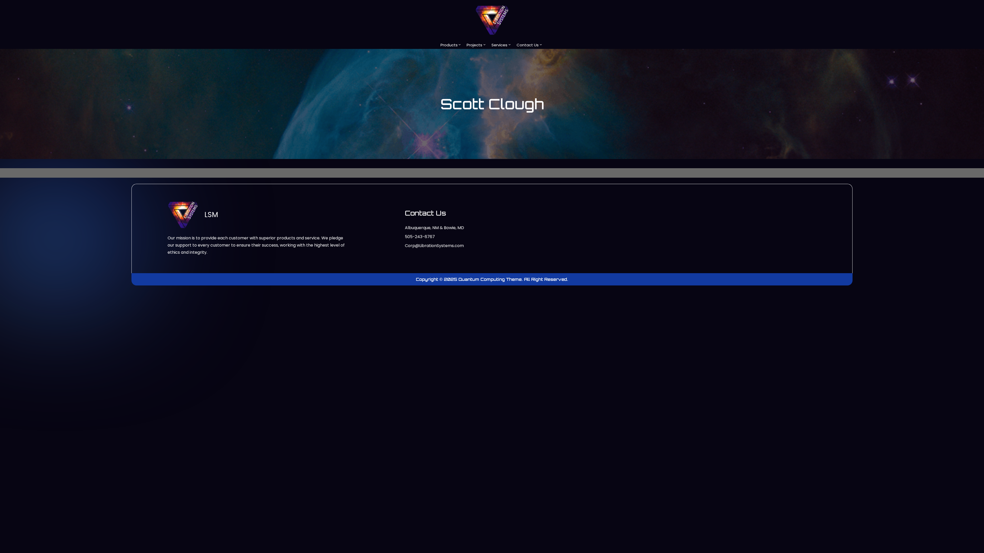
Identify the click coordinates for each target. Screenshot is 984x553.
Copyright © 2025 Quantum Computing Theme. (470, 279)
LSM (211, 215)
